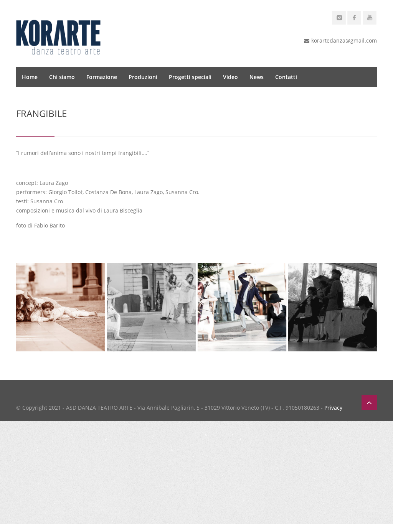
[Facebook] (354, 18)
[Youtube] (369, 18)
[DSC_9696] (60, 307)
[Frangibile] (332, 307)
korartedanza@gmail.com (344, 40)
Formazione (101, 77)
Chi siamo (62, 77)
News (256, 77)
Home (30, 77)
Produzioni (143, 77)
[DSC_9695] (151, 307)
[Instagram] (339, 18)
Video (230, 77)
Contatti (286, 77)
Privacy (333, 407)
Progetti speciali (190, 77)
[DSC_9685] (242, 307)
